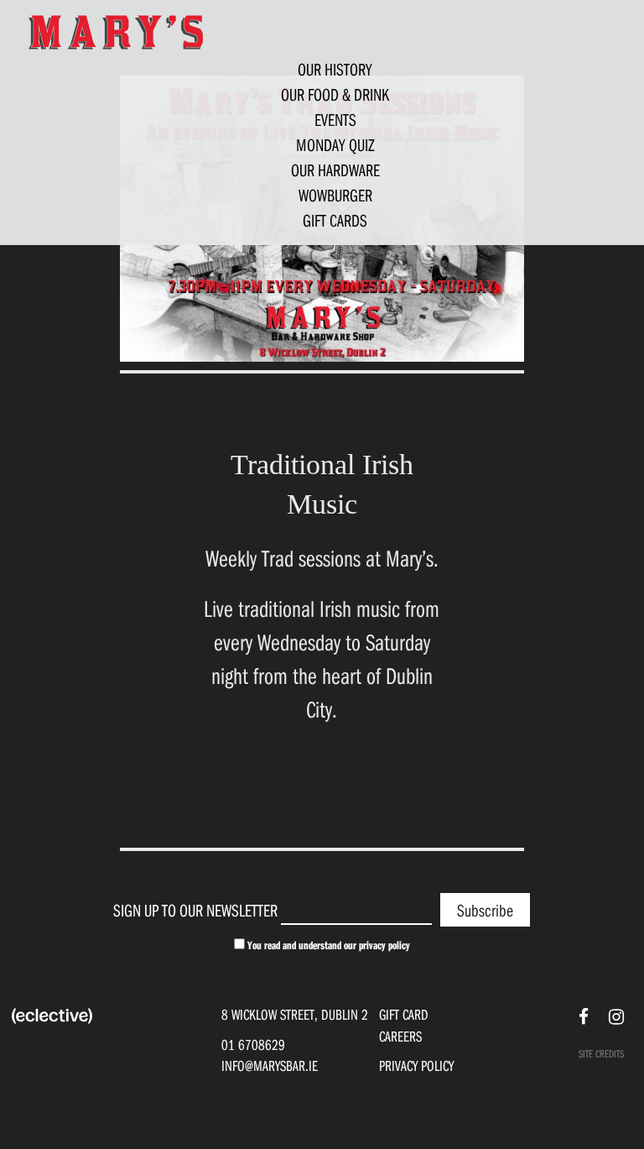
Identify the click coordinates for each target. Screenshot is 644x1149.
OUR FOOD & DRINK (335, 94)
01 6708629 (253, 1044)
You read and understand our (327, 945)
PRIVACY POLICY (416, 1065)
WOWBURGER (335, 195)
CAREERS (400, 1036)
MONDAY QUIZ (335, 144)
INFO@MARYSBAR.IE (269, 1065)
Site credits (601, 1053)
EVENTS (335, 119)
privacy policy (384, 945)
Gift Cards (335, 220)
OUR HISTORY (335, 69)
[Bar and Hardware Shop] (115, 31)
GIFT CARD (403, 1014)
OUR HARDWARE (335, 169)
